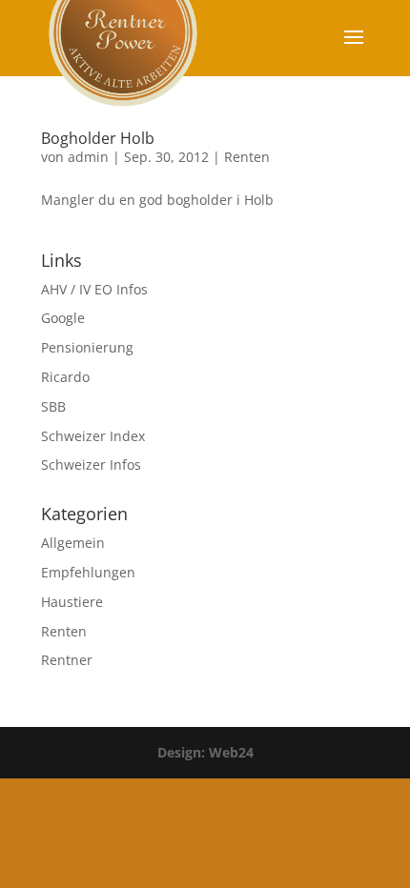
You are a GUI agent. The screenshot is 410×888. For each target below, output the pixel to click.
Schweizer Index (93, 436)
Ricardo (65, 377)
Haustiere (72, 602)
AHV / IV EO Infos (94, 289)
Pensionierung (87, 347)
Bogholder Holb (97, 138)
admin (88, 157)
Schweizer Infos (91, 464)
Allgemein (73, 543)
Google (63, 318)
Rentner (66, 660)
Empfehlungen (88, 572)
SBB (53, 406)
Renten (247, 157)
